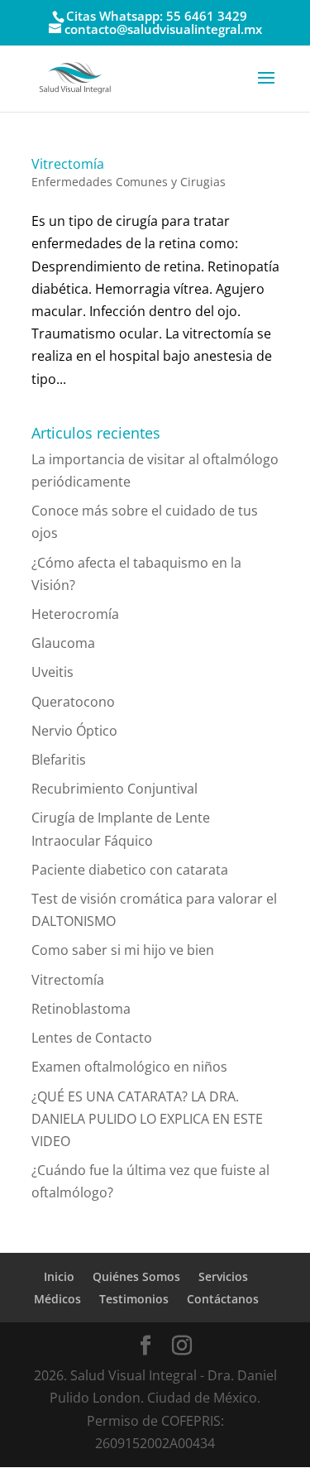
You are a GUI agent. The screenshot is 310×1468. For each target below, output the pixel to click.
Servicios (223, 1276)
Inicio (59, 1276)
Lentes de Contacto (91, 1038)
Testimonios (134, 1299)
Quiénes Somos (136, 1276)
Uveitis (52, 672)
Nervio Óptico (74, 731)
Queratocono (73, 702)
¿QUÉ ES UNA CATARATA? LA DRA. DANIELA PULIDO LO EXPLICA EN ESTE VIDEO (147, 1118)
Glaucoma (63, 643)
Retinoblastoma (81, 1009)
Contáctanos (223, 1299)
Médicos (57, 1299)
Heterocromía (75, 614)
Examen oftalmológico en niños (129, 1067)
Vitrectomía (67, 164)
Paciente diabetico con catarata (129, 870)
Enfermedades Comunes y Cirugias (128, 181)
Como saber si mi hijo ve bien (122, 950)
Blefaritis (58, 760)
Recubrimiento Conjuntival (114, 789)
